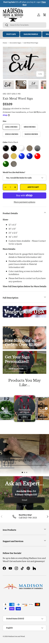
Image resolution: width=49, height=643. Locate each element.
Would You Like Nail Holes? (14, 172)
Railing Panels (31, 34)
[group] (24, 454)
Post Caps (11, 34)
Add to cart (33, 187)
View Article (8, 463)
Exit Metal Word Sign (31, 43)
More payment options (24, 202)
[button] (22, 472)
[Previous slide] (2, 408)
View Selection (16, 369)
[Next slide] (46, 408)
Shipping (6, 109)
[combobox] (24, 25)
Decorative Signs (15, 43)
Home (5, 43)
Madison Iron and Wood (16, 636)
